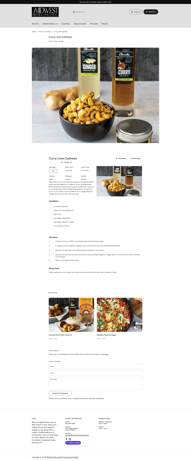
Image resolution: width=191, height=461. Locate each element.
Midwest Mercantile (54, 457)
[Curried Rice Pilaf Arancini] (71, 315)
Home (34, 32)
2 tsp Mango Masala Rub (61, 218)
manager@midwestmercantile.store (77, 435)
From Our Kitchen (45, 32)
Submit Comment (60, 393)
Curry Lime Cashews (63, 158)
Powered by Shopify (70, 457)
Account (137, 12)
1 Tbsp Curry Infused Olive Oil (63, 210)
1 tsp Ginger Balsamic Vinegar (63, 222)
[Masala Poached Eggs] (119, 315)
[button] (151, 11)
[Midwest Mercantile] (45, 12)
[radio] (50, 162)
